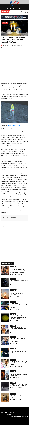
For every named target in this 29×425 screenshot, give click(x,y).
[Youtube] (19, 8)
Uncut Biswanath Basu (14, 125)
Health (13, 359)
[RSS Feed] (8, 8)
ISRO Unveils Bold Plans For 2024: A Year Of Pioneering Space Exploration (18, 293)
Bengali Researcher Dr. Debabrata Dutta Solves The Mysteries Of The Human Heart (18, 363)
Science (5, 22)
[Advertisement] (14, 66)
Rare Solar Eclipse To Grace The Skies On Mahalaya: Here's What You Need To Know (19, 374)
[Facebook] (11, 8)
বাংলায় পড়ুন (15, 5)
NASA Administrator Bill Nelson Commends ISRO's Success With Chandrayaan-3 (17, 340)
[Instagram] (16, 8)
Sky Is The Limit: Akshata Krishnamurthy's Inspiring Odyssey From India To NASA (18, 329)
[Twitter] (13, 8)
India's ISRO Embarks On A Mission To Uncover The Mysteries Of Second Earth (19, 351)
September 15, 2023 (18, 45)
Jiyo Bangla (4, 45)
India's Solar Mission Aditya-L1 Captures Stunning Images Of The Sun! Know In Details (18, 317)
